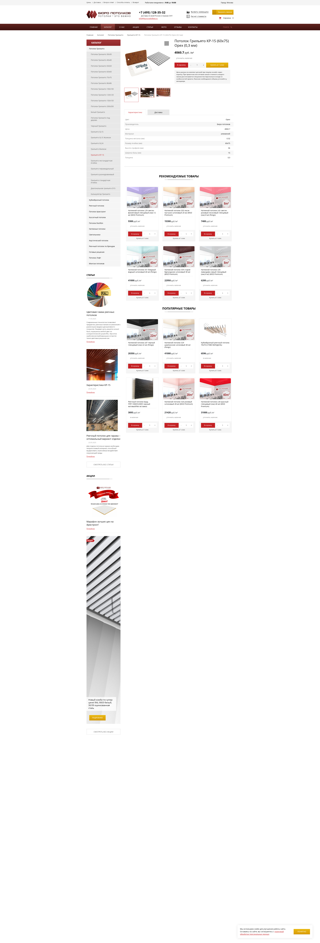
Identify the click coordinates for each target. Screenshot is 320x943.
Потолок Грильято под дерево (100, 119)
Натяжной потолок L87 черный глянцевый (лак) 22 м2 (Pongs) (141, 343)
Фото (163, 27)
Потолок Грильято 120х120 (102, 95)
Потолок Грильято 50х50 (101, 66)
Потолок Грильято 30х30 (101, 54)
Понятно (302, 931)
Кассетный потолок (97, 217)
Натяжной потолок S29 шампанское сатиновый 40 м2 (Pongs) (177, 344)
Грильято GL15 (97, 132)
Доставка (97, 2)
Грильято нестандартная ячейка (101, 161)
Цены (88, 2)
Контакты (193, 27)
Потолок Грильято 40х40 (101, 60)
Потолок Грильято (96, 48)
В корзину (181, 65)
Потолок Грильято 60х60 (101, 71)
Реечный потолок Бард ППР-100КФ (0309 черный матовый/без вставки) (139, 404)
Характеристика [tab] (135, 112)
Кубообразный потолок (99, 200)
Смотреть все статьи (104, 464)
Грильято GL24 (97, 143)
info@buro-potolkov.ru (148, 18)
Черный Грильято (98, 126)
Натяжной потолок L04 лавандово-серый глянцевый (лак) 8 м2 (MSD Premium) (213, 271)
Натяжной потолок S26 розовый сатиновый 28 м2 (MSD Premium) (178, 403)
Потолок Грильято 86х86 (101, 83)
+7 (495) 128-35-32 (152, 12)
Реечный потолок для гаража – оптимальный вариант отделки (103, 437)
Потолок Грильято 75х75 (101, 77)
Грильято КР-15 (97, 155)
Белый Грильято (98, 112)
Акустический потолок (98, 240)
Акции (136, 27)
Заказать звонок (225, 12)
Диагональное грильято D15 (103, 188)
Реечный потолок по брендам (102, 246)
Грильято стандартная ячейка (100, 181)
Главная (94, 27)
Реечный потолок (96, 206)
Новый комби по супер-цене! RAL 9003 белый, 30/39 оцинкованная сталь (100, 703)
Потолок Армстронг (97, 211)
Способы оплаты (123, 2)
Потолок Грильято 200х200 (102, 106)
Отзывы (178, 27)
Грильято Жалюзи (98, 149)
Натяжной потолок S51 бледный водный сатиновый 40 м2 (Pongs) (142, 270)
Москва (230, 2)
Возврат (136, 2)
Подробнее (90, 342)
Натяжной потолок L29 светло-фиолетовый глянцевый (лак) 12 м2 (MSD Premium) (142, 212)
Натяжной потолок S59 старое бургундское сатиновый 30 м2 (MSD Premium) (177, 271)
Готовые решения (96, 252)
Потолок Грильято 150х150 (102, 100)
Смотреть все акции (103, 732)
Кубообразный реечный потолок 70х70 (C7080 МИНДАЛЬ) (215, 343)
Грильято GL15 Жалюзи (101, 137)
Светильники (94, 234)
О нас (122, 27)
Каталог (108, 27)
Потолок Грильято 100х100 (102, 89)
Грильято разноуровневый (102, 174)
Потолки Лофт (95, 258)
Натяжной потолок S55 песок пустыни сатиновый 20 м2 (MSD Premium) (178, 212)
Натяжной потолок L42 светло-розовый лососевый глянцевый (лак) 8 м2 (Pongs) (214, 212)
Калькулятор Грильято (100, 194)
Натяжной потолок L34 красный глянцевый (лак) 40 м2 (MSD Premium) (214, 404)
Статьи (150, 27)
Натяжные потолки (97, 229)
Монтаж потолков (96, 263)
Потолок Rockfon (96, 223)
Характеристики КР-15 (98, 385)
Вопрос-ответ (109, 2)
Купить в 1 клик (217, 65)
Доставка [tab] (158, 112)
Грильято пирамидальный (102, 168)
